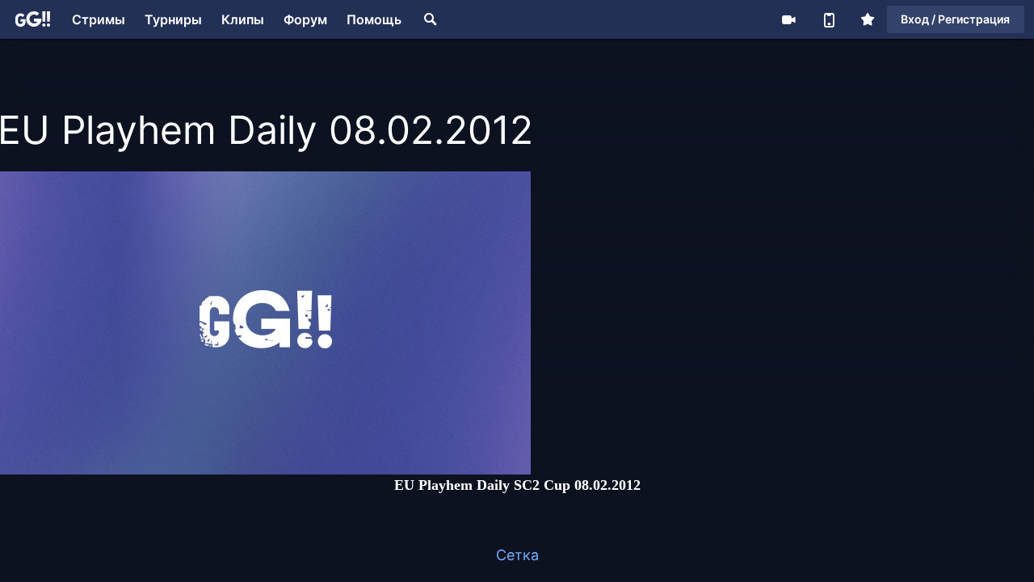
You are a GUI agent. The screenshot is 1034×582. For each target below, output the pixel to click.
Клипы (242, 19)
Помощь (374, 19)
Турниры (173, 19)
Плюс (867, 19)
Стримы (98, 19)
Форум (305, 19)
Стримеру (788, 19)
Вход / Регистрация (955, 19)
